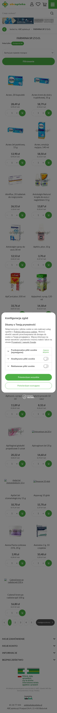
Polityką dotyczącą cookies (25, 332)
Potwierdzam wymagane (28, 385)
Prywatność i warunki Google (23, 342)
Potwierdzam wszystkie (28, 377)
